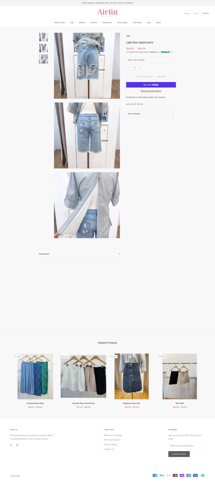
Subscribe (179, 454)
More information (134, 114)
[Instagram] (17, 445)
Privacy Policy (110, 444)
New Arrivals (59, 22)
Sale (149, 22)
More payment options (151, 91)
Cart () (206, 13)
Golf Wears (137, 22)
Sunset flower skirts (35, 403)
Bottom (82, 22)
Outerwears (107, 22)
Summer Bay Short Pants (83, 403)
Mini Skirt (180, 403)
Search (195, 13)
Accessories (122, 22)
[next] (207, 378)
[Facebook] (11, 445)
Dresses (93, 22)
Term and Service (112, 440)
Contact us (109, 449)
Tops (72, 22)
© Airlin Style (15, 476)
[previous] (8, 378)
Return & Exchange (113, 435)
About (158, 22)
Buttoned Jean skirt (131, 403)
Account (187, 13)
